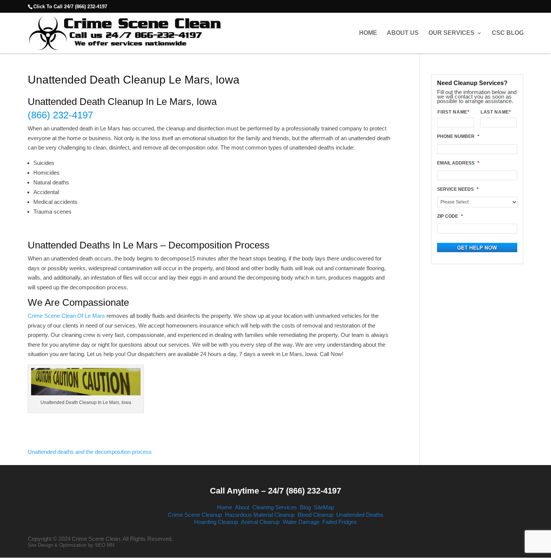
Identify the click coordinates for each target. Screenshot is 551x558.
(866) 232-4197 (60, 115)
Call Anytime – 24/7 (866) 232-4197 (275, 490)
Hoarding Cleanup (216, 522)
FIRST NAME (453, 112)
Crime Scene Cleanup (195, 515)
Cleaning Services (274, 507)
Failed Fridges (339, 522)
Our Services (451, 33)
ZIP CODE (450, 216)
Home (368, 33)
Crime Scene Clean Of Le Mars (66, 316)
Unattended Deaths (359, 515)
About (242, 507)
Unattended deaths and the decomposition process (90, 452)
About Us (403, 33)
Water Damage (301, 522)
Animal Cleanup (260, 522)
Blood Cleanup (315, 515)
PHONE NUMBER (458, 136)
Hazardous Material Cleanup (260, 515)
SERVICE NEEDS (458, 189)
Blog (305, 507)
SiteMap (324, 507)
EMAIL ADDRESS (458, 163)
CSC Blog (508, 33)
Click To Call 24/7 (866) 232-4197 (70, 6)
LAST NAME (496, 112)
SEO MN (104, 545)
